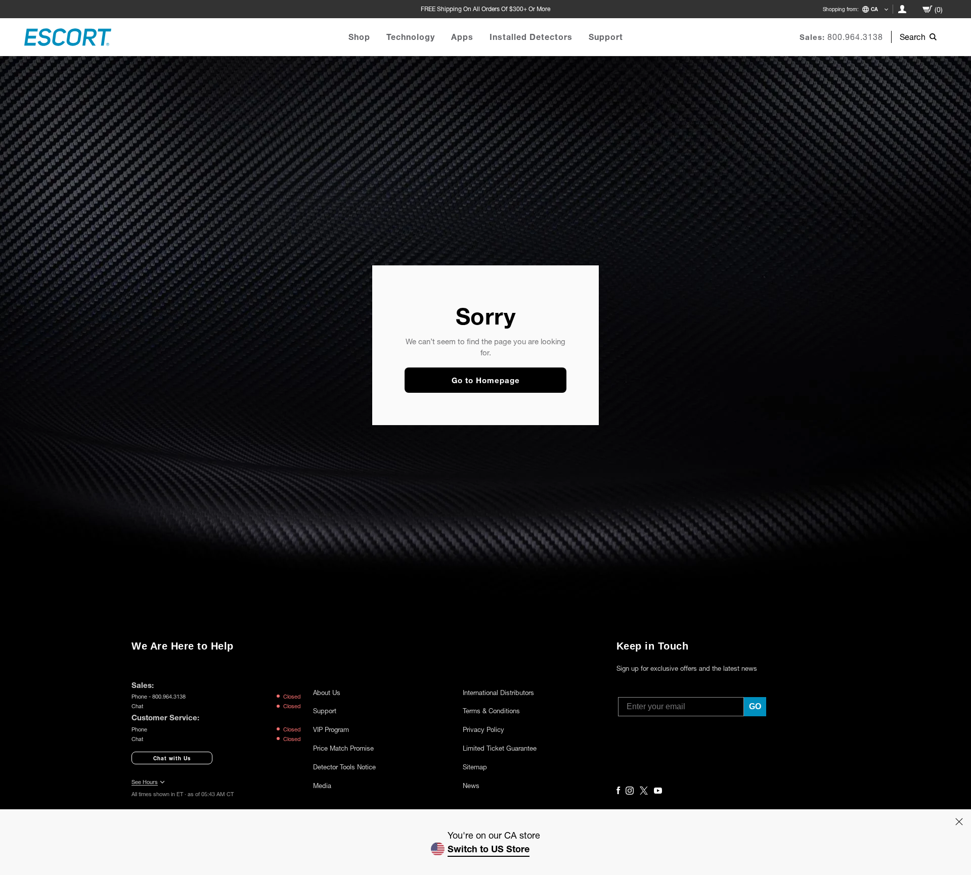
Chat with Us (172, 758)
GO (755, 706)
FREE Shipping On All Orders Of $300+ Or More (485, 9)
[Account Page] (902, 9)
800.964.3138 (855, 36)
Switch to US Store (488, 848)
